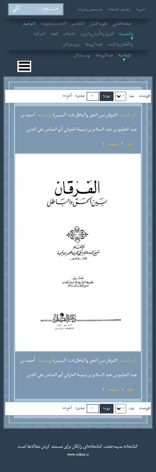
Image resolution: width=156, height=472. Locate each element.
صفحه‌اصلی (122, 23)
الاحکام (69, 34)
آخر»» (67, 95)
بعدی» (80, 95)
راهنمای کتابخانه (119, 10)
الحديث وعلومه (53, 23)
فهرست (144, 95)
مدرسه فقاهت (113, 447)
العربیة (140, 10)
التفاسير (78, 23)
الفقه (54, 34)
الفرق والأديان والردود (97, 34)
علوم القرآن (98, 23)
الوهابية (124, 55)
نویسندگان (71, 44)
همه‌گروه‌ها (93, 44)
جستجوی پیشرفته (90, 10)
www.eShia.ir (78, 455)
